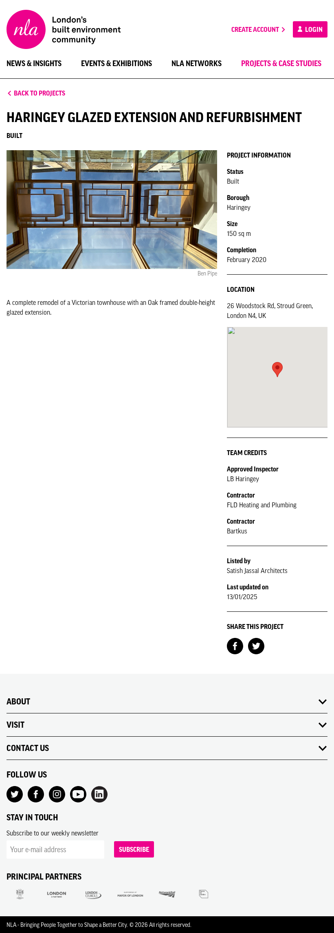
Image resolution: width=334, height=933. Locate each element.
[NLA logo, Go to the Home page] (64, 29)
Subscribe (134, 849)
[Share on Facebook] (235, 645)
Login (313, 29)
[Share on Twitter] (256, 645)
